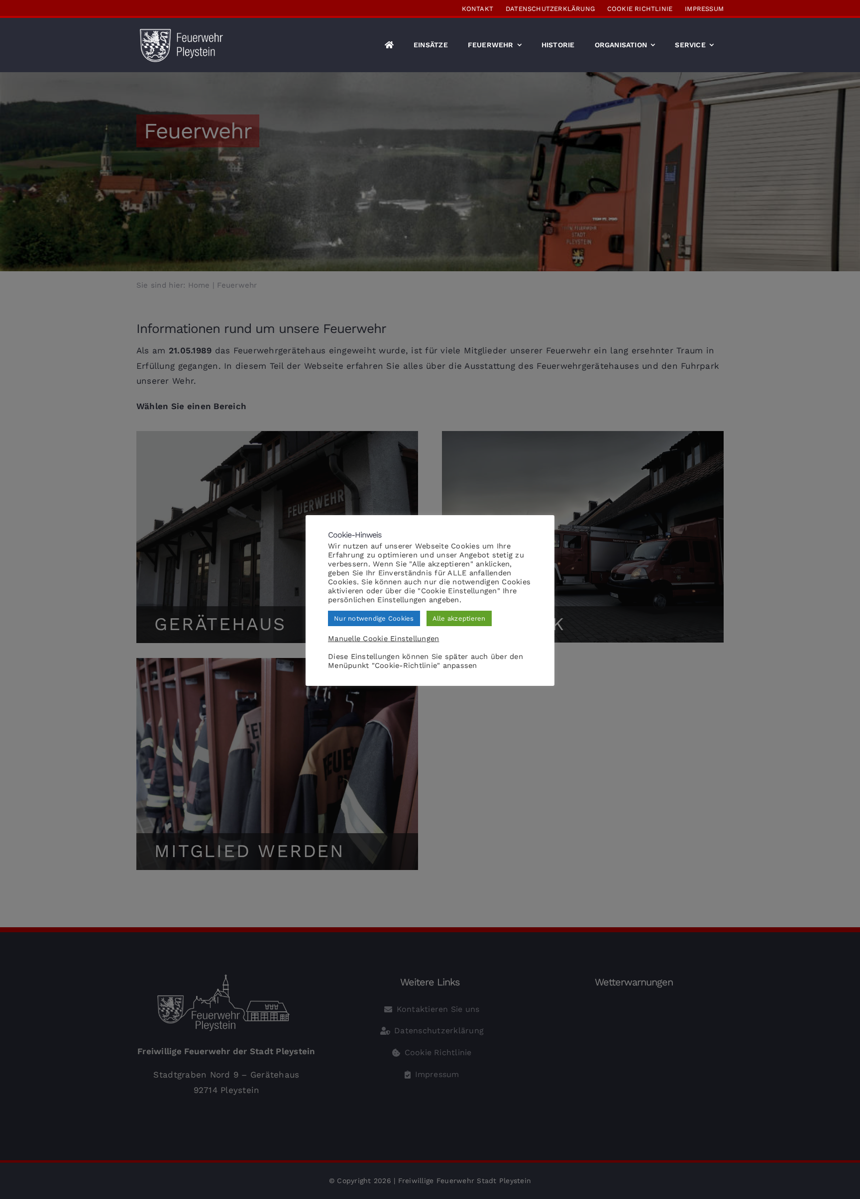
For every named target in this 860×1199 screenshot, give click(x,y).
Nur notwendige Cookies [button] (374, 618)
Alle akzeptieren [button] (459, 618)
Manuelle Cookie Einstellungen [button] (383, 638)
